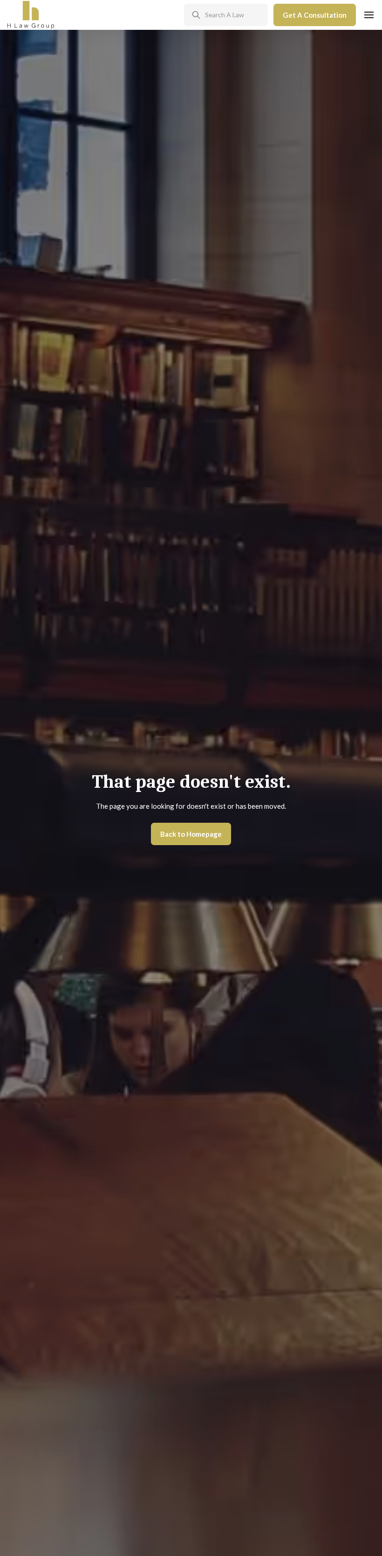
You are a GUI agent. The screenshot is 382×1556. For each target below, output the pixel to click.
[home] (30, 15)
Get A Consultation (315, 15)
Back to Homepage (191, 834)
